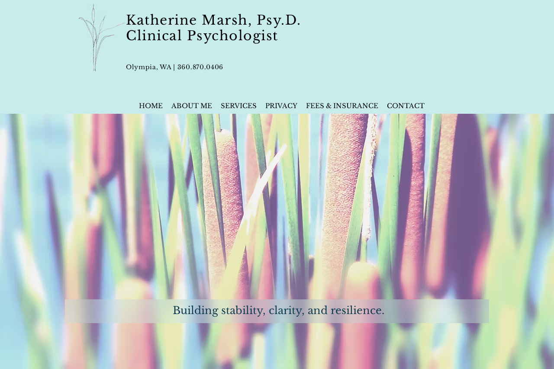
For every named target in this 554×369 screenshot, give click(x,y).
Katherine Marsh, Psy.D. (213, 20)
